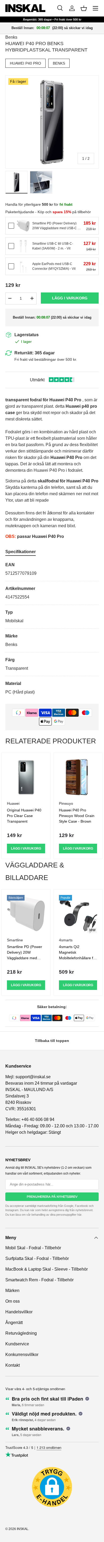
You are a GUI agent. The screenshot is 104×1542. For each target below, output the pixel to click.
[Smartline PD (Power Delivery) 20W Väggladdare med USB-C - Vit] (23, 225)
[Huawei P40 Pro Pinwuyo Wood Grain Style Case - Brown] (78, 777)
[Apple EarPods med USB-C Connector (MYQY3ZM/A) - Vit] (23, 266)
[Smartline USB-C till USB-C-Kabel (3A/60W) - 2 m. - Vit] (23, 246)
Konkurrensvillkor (21, 1354)
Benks (11, 37)
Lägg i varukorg (69, 298)
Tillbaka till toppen (52, 1040)
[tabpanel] (52, 628)
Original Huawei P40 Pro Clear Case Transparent (24, 815)
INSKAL (22, 1529)
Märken (12, 1290)
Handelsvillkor (19, 1312)
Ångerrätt (14, 1322)
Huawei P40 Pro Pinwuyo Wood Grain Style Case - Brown (76, 815)
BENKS (59, 63)
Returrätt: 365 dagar (34, 353)
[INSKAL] (25, 8)
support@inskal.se (33, 1077)
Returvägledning (21, 1333)
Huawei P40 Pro (25, 63)
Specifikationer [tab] (20, 551)
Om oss (12, 1301)
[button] (84, 8)
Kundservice (17, 1344)
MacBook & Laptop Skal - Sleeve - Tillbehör (46, 1269)
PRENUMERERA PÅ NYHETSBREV (52, 1197)
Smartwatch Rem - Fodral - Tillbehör (39, 1280)
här (79, 1214)
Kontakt (12, 1365)
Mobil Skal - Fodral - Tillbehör (33, 1248)
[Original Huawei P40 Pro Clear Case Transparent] (26, 777)
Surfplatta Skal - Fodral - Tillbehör (37, 1258)
